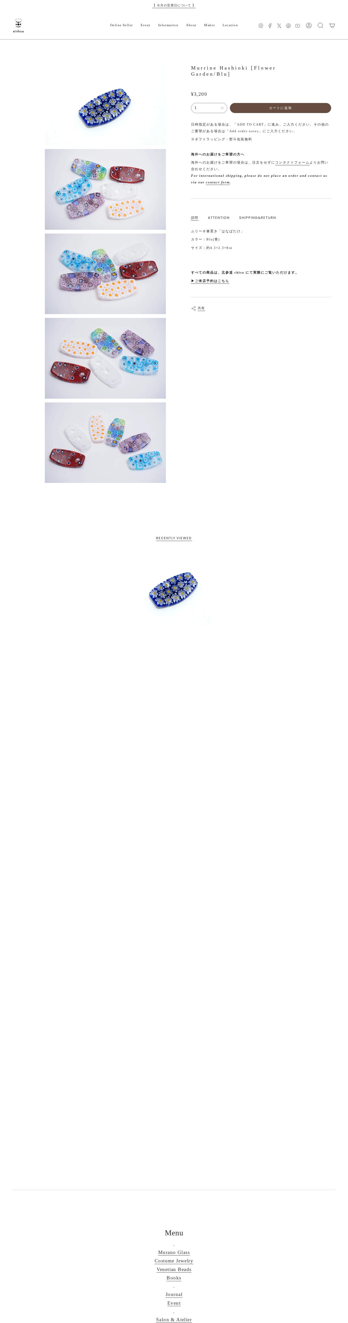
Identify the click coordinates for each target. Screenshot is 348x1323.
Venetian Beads (174, 1269)
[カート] (332, 25)
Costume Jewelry (174, 1260)
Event (174, 1303)
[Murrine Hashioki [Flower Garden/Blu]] (174, 587)
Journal (174, 1294)
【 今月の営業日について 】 (174, 5)
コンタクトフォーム (292, 162)
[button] (121, 25)
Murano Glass (174, 1252)
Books (174, 1277)
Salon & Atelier (174, 1319)
